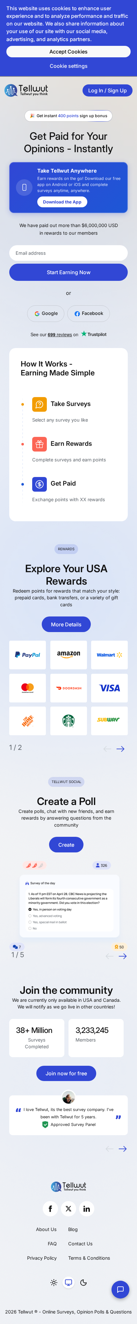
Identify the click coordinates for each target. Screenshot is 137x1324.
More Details (66, 624)
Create (66, 845)
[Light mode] (54, 1283)
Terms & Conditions (89, 1258)
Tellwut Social (66, 782)
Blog (73, 1229)
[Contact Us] (120, 1290)
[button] (107, 749)
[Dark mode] (83, 1283)
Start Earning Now (68, 272)
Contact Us (80, 1243)
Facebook (92, 313)
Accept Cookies (68, 51)
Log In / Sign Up (107, 90)
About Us (46, 1229)
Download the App (62, 201)
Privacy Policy (42, 1258)
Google (49, 313)
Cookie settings (69, 66)
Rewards (66, 549)
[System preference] (68, 1283)
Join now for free (66, 1073)
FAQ (52, 1243)
